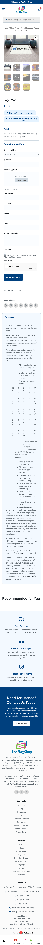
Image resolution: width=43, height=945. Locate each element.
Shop (12, 28)
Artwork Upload (10, 170)
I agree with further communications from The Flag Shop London (20, 256)
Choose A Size (10, 150)
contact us (24, 553)
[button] (36, 38)
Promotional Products (24, 28)
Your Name (8, 193)
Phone (6, 213)
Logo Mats (18, 290)
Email (6, 223)
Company (8, 203)
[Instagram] (21, 792)
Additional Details (11, 233)
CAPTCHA (8, 261)
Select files (21, 180)
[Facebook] (16, 792)
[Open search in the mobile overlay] (21, 19)
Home (6, 28)
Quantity (7, 160)
